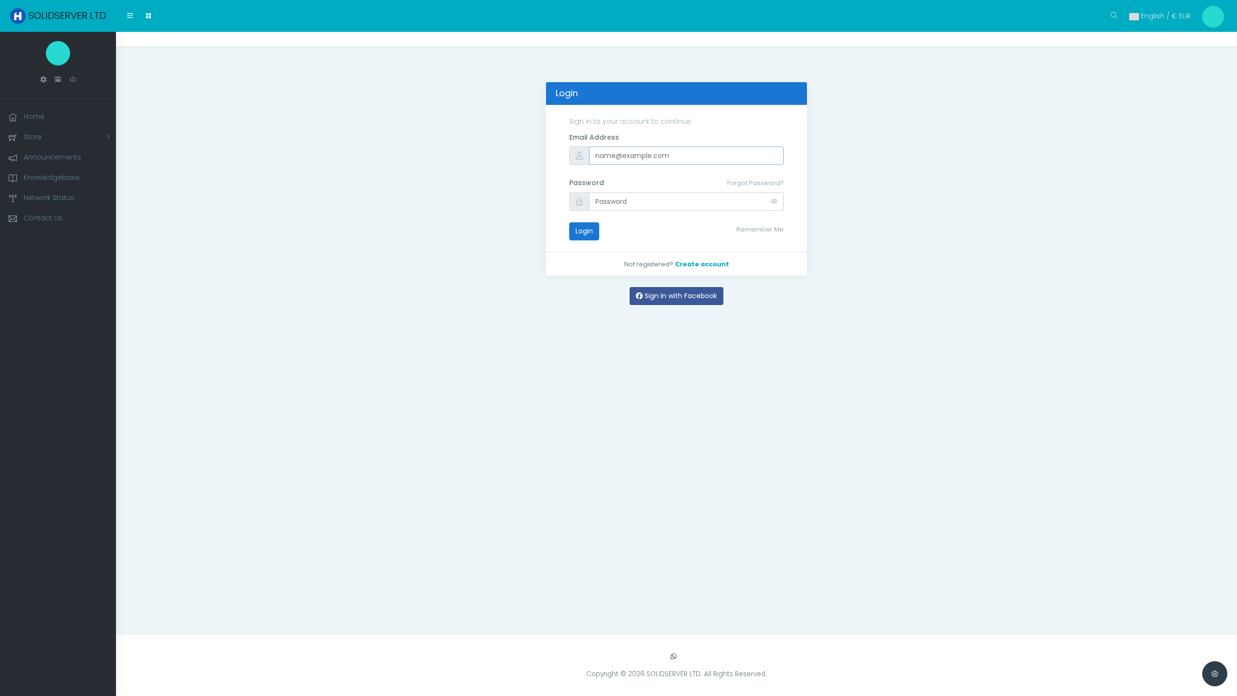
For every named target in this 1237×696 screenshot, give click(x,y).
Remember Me (760, 229)
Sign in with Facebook (680, 296)
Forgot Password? (755, 183)
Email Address (594, 137)
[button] (43, 79)
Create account (702, 264)
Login (584, 231)
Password (586, 183)
